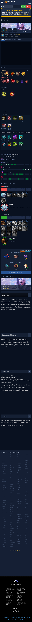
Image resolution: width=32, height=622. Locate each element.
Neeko (18, 461)
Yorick (26, 522)
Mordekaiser (13, 542)
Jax (10, 469)
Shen (18, 524)
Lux (10, 524)
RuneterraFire (9, 595)
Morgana (12, 544)
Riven (18, 505)
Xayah (26, 512)
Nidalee (19, 463)
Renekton (19, 501)
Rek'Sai (19, 494)
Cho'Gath (4, 504)
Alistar (3, 463)
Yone (26, 520)
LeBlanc (11, 507)
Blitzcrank (4, 489)
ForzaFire (8, 602)
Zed (25, 533)
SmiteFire (8, 596)
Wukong (26, 510)
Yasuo (26, 518)
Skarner (19, 535)
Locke (11, 518)
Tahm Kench (26, 457)
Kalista (11, 482)
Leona (11, 511)
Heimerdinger (13, 454)
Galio (3, 532)
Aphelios (4, 473)
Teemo (26, 466)
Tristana (26, 470)
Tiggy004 (18, 35)
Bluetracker (19, 596)
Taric (26, 464)
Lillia (11, 513)
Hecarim (4, 546)
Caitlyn (4, 498)
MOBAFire (8, 588)
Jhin (10, 473)
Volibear (26, 505)
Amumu (4, 467)
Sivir (18, 533)
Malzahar (12, 528)
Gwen (3, 544)
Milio (11, 537)
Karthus (11, 486)
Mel (11, 534)
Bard (3, 485)
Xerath (26, 514)
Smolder (19, 537)
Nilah (18, 465)
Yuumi (26, 527)
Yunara (26, 524)
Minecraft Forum (21, 589)
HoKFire (19, 605)
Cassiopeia (4, 502)
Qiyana (18, 485)
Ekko (3, 517)
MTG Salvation (20, 588)
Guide (2, 39)
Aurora (4, 481)
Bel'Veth (4, 487)
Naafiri (11, 546)
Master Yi (12, 532)
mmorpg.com (20, 595)
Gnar (3, 538)
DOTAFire (8, 598)
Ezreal (3, 523)
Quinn (18, 487)
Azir (3, 483)
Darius (3, 508)
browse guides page (23, 14)
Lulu (11, 522)
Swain (18, 543)
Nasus (18, 456)
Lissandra (12, 515)
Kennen (11, 497)
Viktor (26, 501)
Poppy (18, 481)
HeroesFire (8, 603)
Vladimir (26, 503)
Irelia (11, 461)
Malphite (12, 526)
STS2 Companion (21, 602)
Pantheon (19, 479)
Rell (18, 496)
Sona (18, 539)
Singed (18, 529)
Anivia (3, 469)
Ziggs (26, 537)
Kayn (11, 494)
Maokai (11, 530)
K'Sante (11, 478)
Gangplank (4, 534)
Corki (3, 506)
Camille (4, 500)
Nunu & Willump (19, 470)
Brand (3, 491)
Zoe (25, 541)
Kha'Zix (11, 499)
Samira (19, 512)
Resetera (8, 599)
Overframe (19, 600)
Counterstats (9, 592)
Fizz (3, 529)
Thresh (26, 468)
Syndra (26, 454)
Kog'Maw (12, 505)
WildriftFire (8, 593)
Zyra (26, 543)
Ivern (11, 463)
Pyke (18, 483)
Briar (3, 496)
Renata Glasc (18, 498)
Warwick (26, 507)
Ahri (3, 456)
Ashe (3, 475)
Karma (11, 484)
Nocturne (19, 467)
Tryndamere (27, 475)
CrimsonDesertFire (21, 603)
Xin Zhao (27, 516)
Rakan (18, 489)
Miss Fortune (11, 539)
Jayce (11, 471)
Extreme (11, 206)
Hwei (11, 456)
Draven (4, 515)
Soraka (18, 541)
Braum (4, 494)
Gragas (4, 540)
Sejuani (19, 514)
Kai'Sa (11, 480)
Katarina (12, 490)
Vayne (26, 489)
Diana (3, 510)
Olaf (18, 473)
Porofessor (8, 591)
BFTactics (8, 605)
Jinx (10, 475)
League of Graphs (10, 589)
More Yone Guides (16, 39)
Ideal (10, 239)
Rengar (19, 503)
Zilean (26, 539)
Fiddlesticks (5, 525)
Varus (26, 486)
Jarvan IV (12, 467)
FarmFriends (9, 600)
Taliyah (26, 460)
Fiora (3, 527)
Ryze (18, 510)
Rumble (19, 507)
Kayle (11, 492)
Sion (18, 531)
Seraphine (19, 518)
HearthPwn (19, 598)
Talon (26, 462)
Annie (3, 471)
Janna (11, 465)
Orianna (19, 475)
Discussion (8, 39)
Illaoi (11, 459)
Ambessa (4, 465)
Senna (18, 516)
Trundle (26, 473)
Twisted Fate (26, 477)
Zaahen (26, 529)
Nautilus (19, 459)
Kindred (11, 501)
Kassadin (12, 488)
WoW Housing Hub (21, 592)
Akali (3, 459)
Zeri (25, 535)
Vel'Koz (26, 493)
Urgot (26, 484)
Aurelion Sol (4, 478)
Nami (18, 454)
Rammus (19, 491)
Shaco (18, 522)
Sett (18, 520)
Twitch (26, 480)
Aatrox (3, 454)
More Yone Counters (16, 272)
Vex (25, 495)
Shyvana (19, 527)
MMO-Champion (21, 593)
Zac (25, 531)
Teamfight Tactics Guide (16, 550)
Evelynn (4, 521)
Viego (26, 499)
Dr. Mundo (4, 513)
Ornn (18, 477)
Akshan (4, 461)
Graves (4, 542)
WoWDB (19, 591)
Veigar (26, 491)
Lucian (11, 520)
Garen (3, 536)
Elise (3, 519)
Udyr (26, 482)
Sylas (18, 545)
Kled (11, 503)
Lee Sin (11, 509)
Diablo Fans (19, 599)
